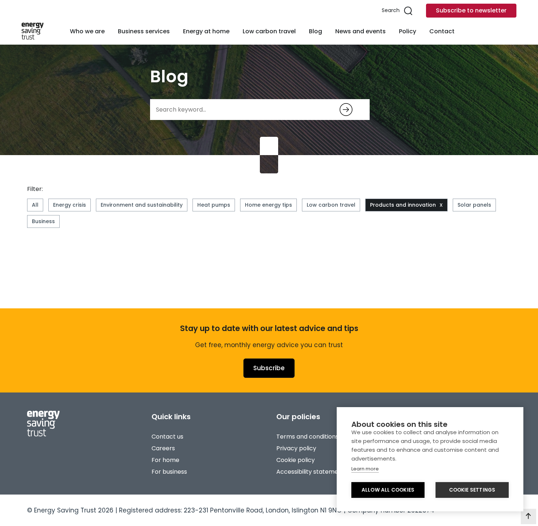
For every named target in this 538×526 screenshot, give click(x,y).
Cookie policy (295, 460)
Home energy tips (268, 204)
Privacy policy (296, 448)
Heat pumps (213, 204)
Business (43, 221)
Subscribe (269, 368)
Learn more (365, 468)
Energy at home (206, 31)
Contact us (167, 436)
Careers (163, 448)
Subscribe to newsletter (471, 10)
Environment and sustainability (142, 204)
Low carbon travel (269, 31)
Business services (144, 31)
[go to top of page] (528, 516)
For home (165, 460)
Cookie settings (472, 489)
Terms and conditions (307, 436)
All (35, 204)
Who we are (87, 31)
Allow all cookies (388, 489)
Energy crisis (69, 204)
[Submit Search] (346, 109)
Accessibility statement (310, 471)
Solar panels (474, 204)
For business (169, 471)
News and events (360, 31)
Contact (442, 31)
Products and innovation (403, 204)
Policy (407, 31)
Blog (315, 31)
